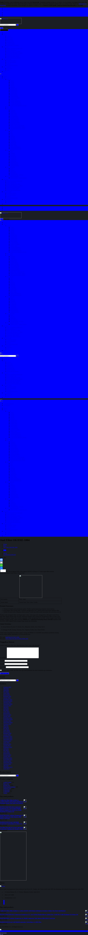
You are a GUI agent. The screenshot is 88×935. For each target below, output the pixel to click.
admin (5, 553)
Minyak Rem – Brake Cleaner (18, 178)
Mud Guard (13, 90)
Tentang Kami (7, 59)
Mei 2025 (6, 710)
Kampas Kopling (15, 122)
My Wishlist (6, 10)
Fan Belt (12, 138)
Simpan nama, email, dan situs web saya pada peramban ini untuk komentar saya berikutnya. (27, 670)
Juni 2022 (6, 748)
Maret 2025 (6, 713)
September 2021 (7, 762)
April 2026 (6, 693)
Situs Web (3, 667)
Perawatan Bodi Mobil (13, 56)
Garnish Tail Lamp (15, 102)
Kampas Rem (14, 116)
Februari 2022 (7, 755)
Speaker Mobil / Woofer (16, 175)
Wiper (12, 81)
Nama (2, 660)
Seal (11, 151)
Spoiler (12, 85)
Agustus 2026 (7, 687)
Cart (8, 70)
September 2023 (7, 739)
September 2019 (7, 767)
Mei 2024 (6, 728)
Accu (11, 134)
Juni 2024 (6, 727)
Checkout (9, 68)
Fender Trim (13, 91)
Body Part (9, 37)
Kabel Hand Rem (15, 124)
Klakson (12, 87)
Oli (11, 131)
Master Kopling (14, 121)
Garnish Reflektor (15, 101)
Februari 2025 (7, 715)
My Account (6, 67)
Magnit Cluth (14, 162)
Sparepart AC (10, 42)
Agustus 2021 (7, 764)
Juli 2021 (5, 765)
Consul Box (13, 88)
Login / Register (9, 8)
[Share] (31, 568)
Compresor (13, 161)
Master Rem (13, 114)
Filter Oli (12, 139)
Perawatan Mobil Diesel (13, 54)
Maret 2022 (6, 753)
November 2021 (7, 759)
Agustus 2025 (7, 705)
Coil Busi (12, 141)
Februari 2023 (7, 744)
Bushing (12, 136)
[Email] (31, 562)
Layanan (5, 47)
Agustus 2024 (7, 724)
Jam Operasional (11, 62)
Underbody (6, 790)
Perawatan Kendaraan (13, 45)
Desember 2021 (7, 758)
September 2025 (7, 704)
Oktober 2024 (7, 721)
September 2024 (7, 722)
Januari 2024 (6, 735)
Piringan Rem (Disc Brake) (17, 127)
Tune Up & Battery (15, 147)
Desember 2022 (7, 747)
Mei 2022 (6, 750)
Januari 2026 (6, 698)
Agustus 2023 (7, 741)
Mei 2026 (6, 691)
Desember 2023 (7, 736)
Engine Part (10, 40)
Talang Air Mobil (15, 98)
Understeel (10, 39)
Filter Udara (13, 145)
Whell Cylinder (14, 118)
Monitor (12, 170)
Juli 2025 (5, 707)
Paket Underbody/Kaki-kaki (14, 48)
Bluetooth (13, 171)
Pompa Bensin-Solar (15, 148)
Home (5, 33)
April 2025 (6, 711)
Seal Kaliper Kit (14, 119)
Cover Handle (14, 96)
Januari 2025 (6, 716)
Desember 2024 (7, 718)
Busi (11, 133)
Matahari (12, 110)
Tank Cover (13, 99)
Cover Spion (13, 93)
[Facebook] (31, 559)
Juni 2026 (6, 690)
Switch (12, 84)
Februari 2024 (7, 733)
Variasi (9, 36)
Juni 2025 (6, 708)
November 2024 (7, 719)
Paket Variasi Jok (11, 50)
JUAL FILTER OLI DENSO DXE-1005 (17, 638)
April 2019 (6, 768)
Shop (4, 34)
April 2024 (6, 730)
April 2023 (6, 742)
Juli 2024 (5, 725)
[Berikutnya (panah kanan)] (2, 934)
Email (2, 664)
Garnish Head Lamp (15, 104)
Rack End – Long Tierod (17, 125)
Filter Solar (13, 144)
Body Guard (13, 94)
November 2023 (7, 738)
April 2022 (6, 751)
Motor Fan (13, 156)
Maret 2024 (6, 731)
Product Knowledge (12, 65)
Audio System (11, 43)
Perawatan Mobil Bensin (13, 57)
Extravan (12, 154)
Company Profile (11, 60)
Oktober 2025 (7, 702)
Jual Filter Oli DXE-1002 (12, 637)
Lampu (12, 82)
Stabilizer (12, 111)
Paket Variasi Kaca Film (13, 51)
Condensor (13, 159)
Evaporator (13, 158)
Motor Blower (14, 164)
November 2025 (7, 701)
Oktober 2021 (7, 761)
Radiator (12, 153)
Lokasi (9, 63)
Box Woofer (13, 173)
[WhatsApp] (31, 565)
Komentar (3, 657)
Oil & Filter (13, 142)
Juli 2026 (5, 688)
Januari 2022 (6, 756)
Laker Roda (13, 113)
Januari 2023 (6, 745)
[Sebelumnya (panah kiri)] (0, 934)
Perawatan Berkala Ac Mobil (15, 53)
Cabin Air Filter (14, 165)
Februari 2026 (7, 696)
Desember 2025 (7, 699)
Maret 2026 (6, 695)
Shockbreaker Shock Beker (17, 128)
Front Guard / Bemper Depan (18, 105)
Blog (4, 71)
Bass (11, 168)
